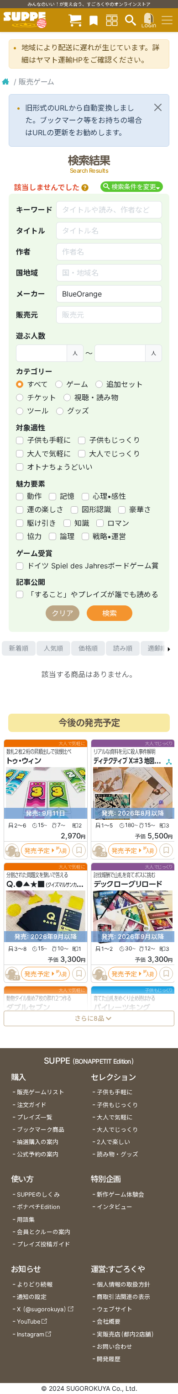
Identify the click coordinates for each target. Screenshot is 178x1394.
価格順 (88, 648)
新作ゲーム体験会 (120, 1194)
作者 (23, 251)
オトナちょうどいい (60, 467)
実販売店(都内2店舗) (125, 1334)
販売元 (27, 314)
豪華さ (140, 509)
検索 (109, 613)
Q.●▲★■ (25, 884)
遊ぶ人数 (30, 335)
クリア (62, 613)
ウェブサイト (114, 1309)
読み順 (122, 648)
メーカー (30, 293)
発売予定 (37, 850)
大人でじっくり (114, 453)
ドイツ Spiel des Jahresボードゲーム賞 (93, 565)
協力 (34, 536)
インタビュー (114, 1206)
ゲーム (77, 384)
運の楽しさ (45, 509)
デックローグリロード (128, 884)
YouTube (28, 1321)
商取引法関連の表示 (123, 1296)
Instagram (30, 1334)
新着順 (18, 648)
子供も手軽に (49, 440)
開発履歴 (108, 1359)
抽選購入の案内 (37, 1142)
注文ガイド (32, 1105)
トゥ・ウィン (23, 760)
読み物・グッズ (117, 1154)
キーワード (34, 209)
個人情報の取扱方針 (123, 1284)
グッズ (78, 410)
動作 (34, 496)
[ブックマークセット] (94, 20)
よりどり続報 (34, 1284)
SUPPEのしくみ (38, 1194)
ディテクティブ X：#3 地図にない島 (134, 760)
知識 (81, 523)
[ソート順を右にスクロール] (169, 648)
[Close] (158, 107)
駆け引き (41, 523)
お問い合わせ (114, 1346)
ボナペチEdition (38, 1206)
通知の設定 (32, 1296)
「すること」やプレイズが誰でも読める (92, 594)
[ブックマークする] (79, 850)
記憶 (67, 496)
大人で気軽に (49, 453)
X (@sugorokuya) (42, 1309)
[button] (85, 187)
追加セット (124, 384)
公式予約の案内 (37, 1154)
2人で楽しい (113, 1142)
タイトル (30, 230)
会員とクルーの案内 (43, 1232)
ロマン (118, 523)
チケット (41, 397)
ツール (38, 410)
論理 (67, 536)
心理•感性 (109, 496)
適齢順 (157, 648)
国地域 (27, 272)
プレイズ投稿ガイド (43, 1244)
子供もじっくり (114, 440)
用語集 (26, 1219)
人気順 (53, 648)
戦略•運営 (109, 536)
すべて (37, 384)
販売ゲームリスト (40, 1092)
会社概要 (108, 1321)
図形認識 (96, 509)
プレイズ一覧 (34, 1117)
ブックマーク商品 (40, 1129)
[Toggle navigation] (167, 20)
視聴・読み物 (96, 397)
